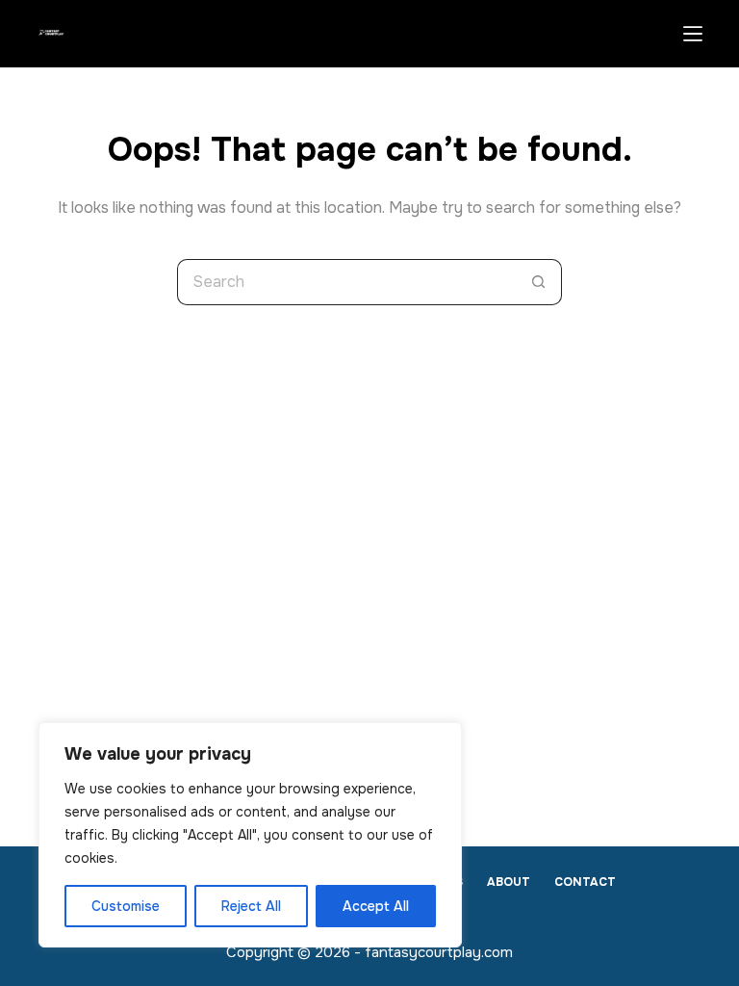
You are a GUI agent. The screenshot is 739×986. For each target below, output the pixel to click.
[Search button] (539, 282)
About (508, 882)
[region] (250, 834)
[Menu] (692, 33)
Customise (125, 906)
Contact (585, 882)
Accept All (376, 906)
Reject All (251, 906)
